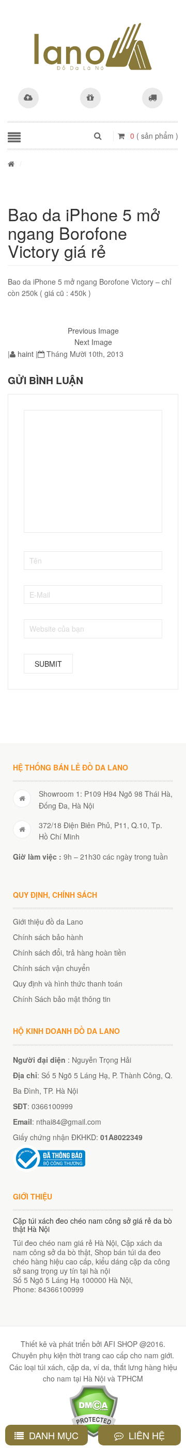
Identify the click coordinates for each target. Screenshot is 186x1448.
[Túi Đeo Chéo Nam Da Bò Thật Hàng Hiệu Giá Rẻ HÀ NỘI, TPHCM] (93, 46)
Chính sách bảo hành (48, 937)
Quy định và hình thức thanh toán (67, 983)
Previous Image (93, 330)
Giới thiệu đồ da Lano (48, 921)
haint (26, 354)
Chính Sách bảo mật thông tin (62, 999)
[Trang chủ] (11, 163)
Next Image (93, 342)
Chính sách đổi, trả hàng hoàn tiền (69, 952)
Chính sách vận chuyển (51, 968)
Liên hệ (145, 1435)
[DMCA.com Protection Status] (93, 1410)
